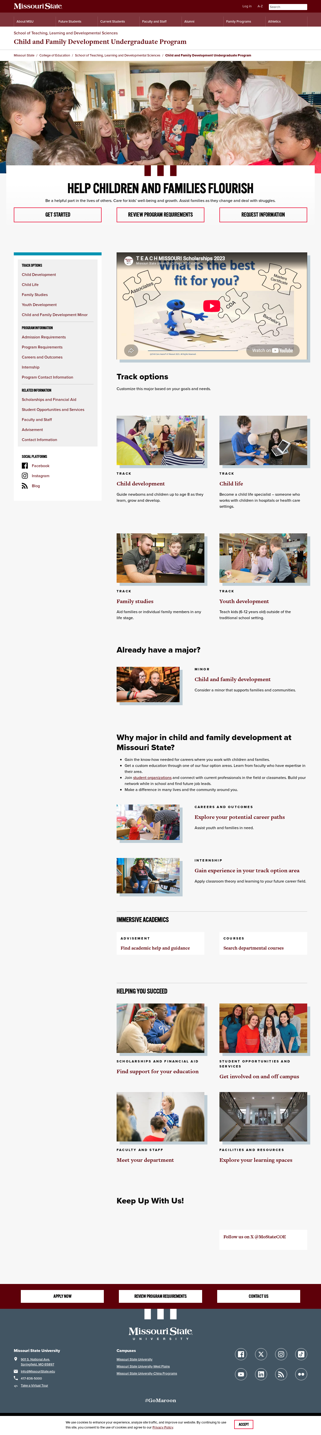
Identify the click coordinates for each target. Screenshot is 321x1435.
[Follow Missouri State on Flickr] (301, 1374)
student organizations (152, 777)
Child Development (39, 274)
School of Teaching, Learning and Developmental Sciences (66, 33)
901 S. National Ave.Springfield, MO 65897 (37, 1362)
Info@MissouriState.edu (38, 1371)
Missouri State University (134, 1359)
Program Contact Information (47, 377)
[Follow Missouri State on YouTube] (241, 1374)
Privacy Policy (162, 1427)
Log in (247, 6)
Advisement (32, 429)
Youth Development (39, 304)
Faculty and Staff (154, 21)
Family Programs (238, 21)
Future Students (69, 21)
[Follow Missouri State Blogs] (281, 1374)
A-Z (260, 6)
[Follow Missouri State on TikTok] (301, 1354)
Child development (141, 483)
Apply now (62, 1296)
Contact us (258, 1296)
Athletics (274, 21)
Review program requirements (160, 214)
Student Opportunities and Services (53, 409)
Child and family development (233, 679)
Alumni (189, 21)
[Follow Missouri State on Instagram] (281, 1354)
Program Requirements (42, 347)
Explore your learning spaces (255, 1160)
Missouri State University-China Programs (147, 1373)
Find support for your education (158, 1071)
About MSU (25, 21)
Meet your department (145, 1160)
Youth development (244, 601)
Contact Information (39, 439)
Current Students (112, 21)
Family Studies (35, 294)
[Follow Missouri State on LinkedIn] (261, 1374)
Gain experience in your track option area (247, 870)
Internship (30, 367)
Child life (231, 483)
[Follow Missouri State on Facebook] (241, 1354)
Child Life (30, 284)
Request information (263, 214)
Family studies (135, 601)
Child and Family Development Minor (55, 314)
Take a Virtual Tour (34, 1385)
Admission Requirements (44, 337)
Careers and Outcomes (42, 357)
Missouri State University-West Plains (143, 1366)
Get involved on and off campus (259, 1076)
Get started (57, 214)
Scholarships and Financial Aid (49, 399)
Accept (244, 1424)
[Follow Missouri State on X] (261, 1354)
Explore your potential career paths (240, 817)
